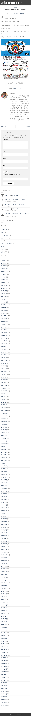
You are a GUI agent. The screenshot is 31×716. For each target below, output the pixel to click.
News (2, 232)
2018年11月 (4, 519)
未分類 (15, 7)
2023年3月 (4, 374)
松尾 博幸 (22, 13)
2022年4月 (4, 405)
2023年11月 (4, 352)
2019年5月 (4, 502)
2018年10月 (4, 521)
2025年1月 (4, 313)
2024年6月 (4, 332)
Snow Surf (4, 238)
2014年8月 (4, 660)
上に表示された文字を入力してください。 (12, 174)
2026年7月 (4, 263)
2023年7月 (4, 363)
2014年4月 (4, 671)
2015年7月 (4, 630)
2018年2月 (4, 544)
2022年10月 (4, 388)
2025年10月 (4, 288)
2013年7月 (4, 696)
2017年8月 (4, 560)
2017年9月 (4, 557)
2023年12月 (4, 349)
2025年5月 (4, 302)
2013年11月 (4, 685)
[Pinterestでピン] (19, 83)
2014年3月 (4, 674)
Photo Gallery (5, 235)
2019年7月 (4, 496)
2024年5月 (4, 335)
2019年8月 (4, 494)
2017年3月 (4, 574)
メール (4, 158)
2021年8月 (4, 427)
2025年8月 (4, 293)
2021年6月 (4, 432)
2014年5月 (4, 669)
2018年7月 (4, 530)
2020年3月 (4, 474)
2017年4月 (4, 571)
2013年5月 (4, 702)
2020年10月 (4, 455)
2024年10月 (4, 321)
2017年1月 (3, 580)
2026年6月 (4, 266)
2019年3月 (4, 507)
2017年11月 (4, 552)
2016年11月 (4, 585)
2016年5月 (4, 602)
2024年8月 (4, 327)
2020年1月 (4, 480)
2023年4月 (4, 371)
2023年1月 (4, 380)
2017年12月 (4, 549)
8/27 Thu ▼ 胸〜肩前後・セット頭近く (16, 199)
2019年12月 (4, 482)
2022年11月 (4, 385)
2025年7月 (4, 296)
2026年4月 (4, 271)
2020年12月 (4, 449)
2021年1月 (3, 446)
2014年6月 (4, 666)
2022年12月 (4, 382)
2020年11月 (4, 452)
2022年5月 (4, 402)
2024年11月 (4, 318)
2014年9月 (4, 658)
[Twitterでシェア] (14, 83)
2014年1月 (4, 680)
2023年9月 (4, 357)
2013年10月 (4, 688)
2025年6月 (4, 299)
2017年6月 (4, 566)
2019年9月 (4, 491)
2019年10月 (4, 488)
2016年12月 (4, 582)
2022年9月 (4, 391)
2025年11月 (4, 285)
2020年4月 (4, 471)
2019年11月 (4, 485)
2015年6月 (4, 633)
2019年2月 (4, 510)
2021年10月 (4, 421)
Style (2, 240)
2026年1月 (4, 279)
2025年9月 (4, 291)
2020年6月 (4, 466)
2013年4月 (4, 705)
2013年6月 (4, 699)
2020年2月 (4, 477)
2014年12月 (4, 649)
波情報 (3, 252)
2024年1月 (4, 346)
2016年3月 (4, 608)
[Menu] (22, 2)
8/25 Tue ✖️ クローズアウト (13, 209)
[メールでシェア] (17, 83)
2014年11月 (4, 652)
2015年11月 (4, 619)
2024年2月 (4, 343)
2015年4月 (4, 638)
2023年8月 (4, 360)
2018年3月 (4, 541)
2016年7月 (4, 596)
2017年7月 (4, 563)
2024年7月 (4, 330)
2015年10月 (4, 621)
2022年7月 (4, 396)
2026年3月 (4, 274)
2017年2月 (4, 577)
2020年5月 (4, 469)
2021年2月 (4, 443)
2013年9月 (4, 691)
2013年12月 (4, 683)
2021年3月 (4, 441)
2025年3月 (4, 307)
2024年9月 (4, 324)
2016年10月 (4, 588)
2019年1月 (3, 513)
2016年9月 (4, 591)
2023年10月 (4, 355)
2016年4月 (4, 605)
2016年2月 (4, 610)
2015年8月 (4, 627)
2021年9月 (4, 424)
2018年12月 (4, 516)
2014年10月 (4, 655)
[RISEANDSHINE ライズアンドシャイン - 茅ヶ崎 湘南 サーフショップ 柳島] (10, 2)
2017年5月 (4, 569)
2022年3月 (4, 407)
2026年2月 (4, 277)
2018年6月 (4, 532)
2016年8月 (4, 594)
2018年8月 (4, 527)
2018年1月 (4, 546)
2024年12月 (4, 316)
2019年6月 (4, 499)
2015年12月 (4, 616)
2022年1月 (4, 413)
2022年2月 (4, 410)
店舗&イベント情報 (6, 243)
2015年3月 (4, 641)
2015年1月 (3, 646)
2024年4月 (4, 338)
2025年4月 (4, 305)
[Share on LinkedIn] (22, 83)
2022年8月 (4, 393)
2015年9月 (4, 624)
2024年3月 (4, 341)
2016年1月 (3, 613)
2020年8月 (4, 460)
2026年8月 (4, 260)
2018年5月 (4, 535)
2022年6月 (4, 399)
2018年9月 (4, 524)
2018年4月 (4, 538)
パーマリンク (20, 88)
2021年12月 (4, 416)
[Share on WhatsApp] (9, 83)
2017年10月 (4, 555)
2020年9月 (4, 457)
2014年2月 (4, 677)
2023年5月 (4, 368)
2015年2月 (4, 644)
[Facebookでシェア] (11, 83)
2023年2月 (4, 377)
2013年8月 (4, 694)
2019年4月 (4, 505)
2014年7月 (4, 663)
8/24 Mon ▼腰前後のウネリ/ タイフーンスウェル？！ (17, 214)
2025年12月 (4, 282)
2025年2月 (4, 310)
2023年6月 (4, 366)
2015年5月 (4, 635)
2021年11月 (4, 418)
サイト (4, 165)
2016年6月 (4, 599)
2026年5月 (4, 268)
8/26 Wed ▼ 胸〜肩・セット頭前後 (15, 204)
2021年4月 (4, 438)
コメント (5, 139)
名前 (4, 152)
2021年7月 (4, 430)
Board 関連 (4, 229)
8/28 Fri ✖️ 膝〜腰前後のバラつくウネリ (16, 195)
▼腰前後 (3, 126)
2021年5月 (4, 435)
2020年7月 (4, 463)
